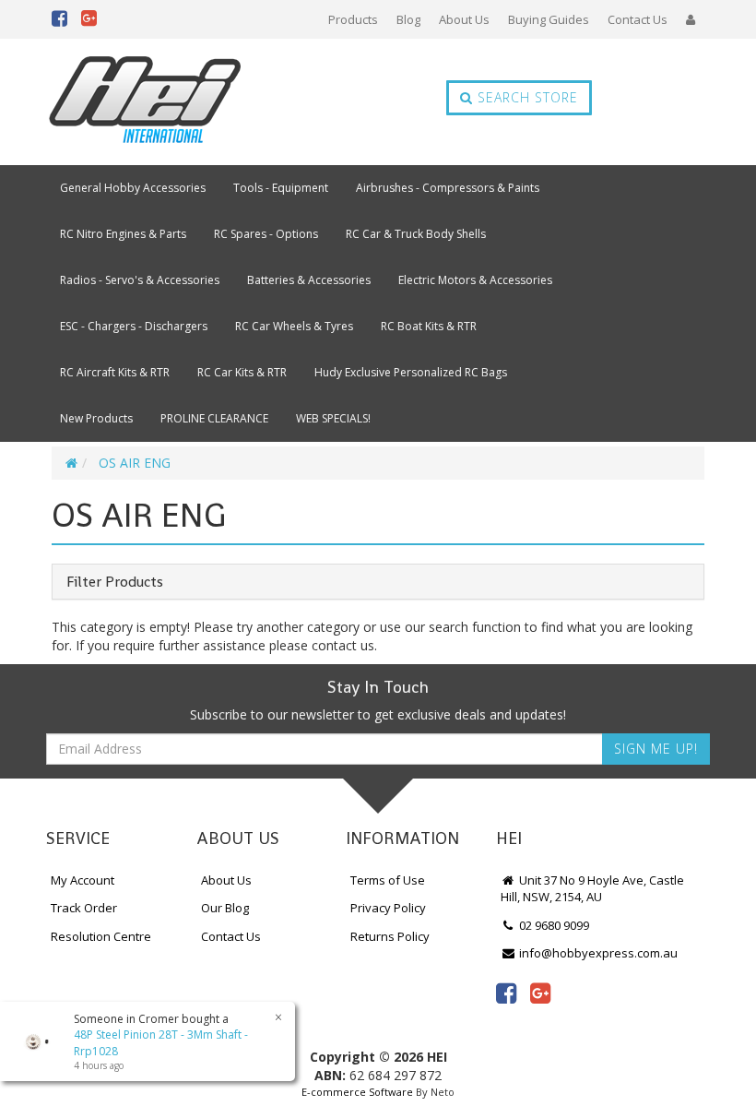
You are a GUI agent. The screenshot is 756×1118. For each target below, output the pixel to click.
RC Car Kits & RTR (242, 372)
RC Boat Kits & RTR (429, 326)
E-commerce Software (357, 1092)
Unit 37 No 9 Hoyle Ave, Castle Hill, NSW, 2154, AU (592, 889)
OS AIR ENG (135, 462)
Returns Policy (390, 936)
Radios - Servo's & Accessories (139, 280)
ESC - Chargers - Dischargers (133, 326)
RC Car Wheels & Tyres (294, 326)
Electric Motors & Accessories (475, 280)
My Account (82, 880)
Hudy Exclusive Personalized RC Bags (410, 372)
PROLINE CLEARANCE (214, 418)
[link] (506, 992)
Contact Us (637, 19)
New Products (96, 418)
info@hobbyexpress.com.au (597, 953)
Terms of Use (387, 880)
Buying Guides (548, 19)
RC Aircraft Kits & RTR (115, 372)
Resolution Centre (101, 936)
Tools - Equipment (280, 188)
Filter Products (114, 582)
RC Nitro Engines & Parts (123, 234)
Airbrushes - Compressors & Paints (447, 188)
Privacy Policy (388, 907)
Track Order (84, 907)
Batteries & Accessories (309, 280)
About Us (464, 19)
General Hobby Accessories (133, 188)
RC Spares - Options (266, 234)
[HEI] (146, 102)
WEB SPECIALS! (333, 418)
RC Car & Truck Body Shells (416, 234)
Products (353, 19)
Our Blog (225, 907)
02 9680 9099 (552, 925)
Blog (408, 19)
